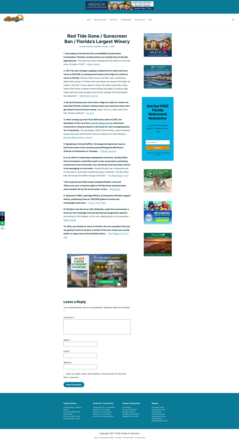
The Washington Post (118, 175)
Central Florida (157, 418)
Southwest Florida (158, 414)
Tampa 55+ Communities (102, 414)
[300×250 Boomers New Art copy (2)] (158, 34)
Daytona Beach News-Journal (77, 137)
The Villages (126, 407)
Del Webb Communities (130, 414)
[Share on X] (2, 218)
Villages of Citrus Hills (130, 416)
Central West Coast (158, 416)
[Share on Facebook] (2, 214)
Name (67, 340)
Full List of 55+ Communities (103, 416)
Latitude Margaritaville (101, 123)
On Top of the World (129, 409)
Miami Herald (93, 64)
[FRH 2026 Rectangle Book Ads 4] (97, 255)
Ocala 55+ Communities (101, 409)
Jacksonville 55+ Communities (104, 407)
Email (66, 351)
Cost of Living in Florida (71, 416)
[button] (233, 19)
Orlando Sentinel (108, 151)
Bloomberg (115, 189)
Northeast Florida (158, 407)
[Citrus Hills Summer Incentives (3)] (158, 234)
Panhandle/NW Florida (159, 421)
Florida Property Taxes (71, 418)
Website (67, 362)
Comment (69, 317)
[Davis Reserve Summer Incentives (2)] (158, 66)
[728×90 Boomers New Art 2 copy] (119, 3)
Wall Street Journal (89, 96)
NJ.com (90, 113)
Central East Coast (158, 409)
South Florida (156, 412)
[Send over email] (2, 223)
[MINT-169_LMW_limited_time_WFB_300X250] (158, 202)
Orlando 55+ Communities (102, 412)
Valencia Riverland (128, 412)
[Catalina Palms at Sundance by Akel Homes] (158, 170)
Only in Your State (97, 203)
